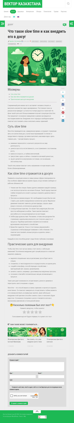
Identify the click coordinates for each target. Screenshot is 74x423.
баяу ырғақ (43, 41)
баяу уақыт (35, 41)
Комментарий (14, 360)
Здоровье (20, 11)
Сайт (11, 380)
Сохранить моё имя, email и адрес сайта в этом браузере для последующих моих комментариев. (36, 388)
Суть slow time (15, 94)
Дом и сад (7, 17)
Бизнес (6, 11)
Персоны (63, 11)
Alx (25, 416)
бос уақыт (51, 41)
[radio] (24, 312)
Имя (11, 373)
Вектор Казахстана (22, 3)
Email (40, 373)
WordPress (15, 416)
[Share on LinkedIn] (63, 118)
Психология (47, 11)
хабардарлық (12, 44)
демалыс (58, 41)
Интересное (30, 11)
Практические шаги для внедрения (22, 99)
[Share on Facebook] (63, 102)
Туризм (56, 11)
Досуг (13, 11)
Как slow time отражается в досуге (22, 97)
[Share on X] (63, 94)
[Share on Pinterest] (63, 110)
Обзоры (38, 11)
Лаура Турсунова (15, 41)
